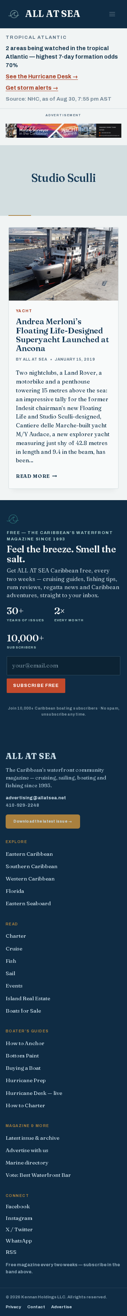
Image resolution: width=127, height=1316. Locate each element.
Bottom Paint (22, 1055)
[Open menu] (112, 13)
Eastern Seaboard (28, 903)
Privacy (13, 1307)
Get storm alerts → (32, 88)
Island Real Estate (28, 998)
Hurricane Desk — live (34, 1093)
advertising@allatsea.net (36, 797)
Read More (36, 476)
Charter (16, 935)
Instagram (19, 1218)
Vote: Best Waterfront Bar (38, 1175)
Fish (11, 961)
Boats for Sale (23, 1010)
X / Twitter (19, 1229)
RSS (11, 1252)
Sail (10, 973)
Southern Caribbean (32, 866)
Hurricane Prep (26, 1080)
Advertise (61, 1307)
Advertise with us (27, 1150)
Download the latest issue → (42, 821)
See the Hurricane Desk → (42, 76)
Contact (36, 1307)
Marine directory (27, 1162)
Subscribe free (36, 685)
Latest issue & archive (32, 1137)
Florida (15, 891)
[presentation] (63, 264)
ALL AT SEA (35, 359)
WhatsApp (19, 1240)
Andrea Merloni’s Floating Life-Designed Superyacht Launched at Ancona (62, 334)
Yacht (24, 311)
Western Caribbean (30, 878)
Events (14, 985)
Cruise (14, 948)
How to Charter (25, 1105)
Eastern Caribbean (29, 853)
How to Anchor (25, 1043)
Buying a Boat (23, 1068)
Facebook (18, 1206)
